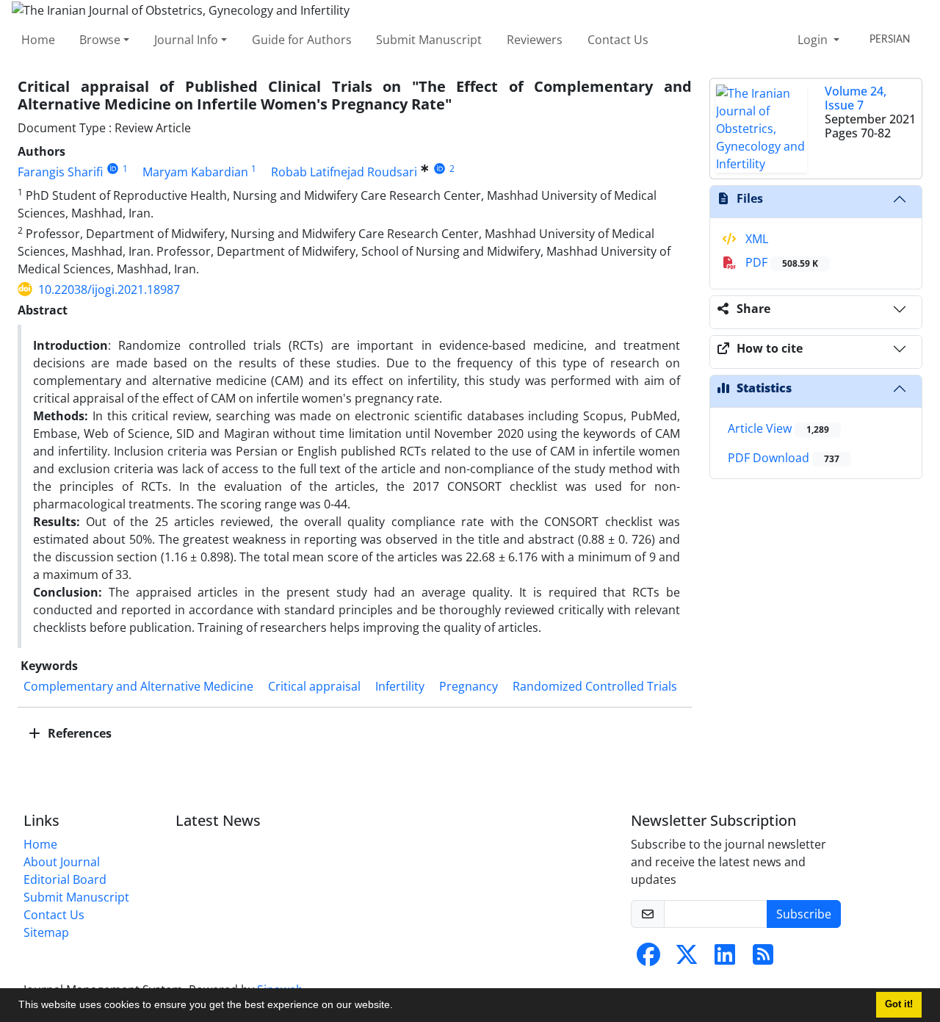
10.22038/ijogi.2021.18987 (109, 289)
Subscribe (803, 914)
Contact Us (618, 40)
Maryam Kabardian (195, 172)
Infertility (399, 686)
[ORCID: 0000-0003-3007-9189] (113, 168)
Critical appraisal (314, 686)
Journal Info (186, 40)
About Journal (62, 862)
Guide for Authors (302, 40)
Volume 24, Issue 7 (855, 98)
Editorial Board (65, 879)
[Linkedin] (724, 959)
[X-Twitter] (686, 959)
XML (755, 239)
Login (814, 40)
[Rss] (763, 959)
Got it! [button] (899, 1004)
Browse (99, 40)
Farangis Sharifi (60, 172)
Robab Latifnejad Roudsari (344, 172)
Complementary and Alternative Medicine (138, 686)
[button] (398, 1006)
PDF (780, 262)
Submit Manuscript (429, 40)
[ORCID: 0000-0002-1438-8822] (439, 168)
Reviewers (535, 40)
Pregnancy (468, 686)
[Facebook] (648, 959)
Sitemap (46, 932)
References (78, 733)
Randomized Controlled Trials (595, 686)
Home (38, 40)
